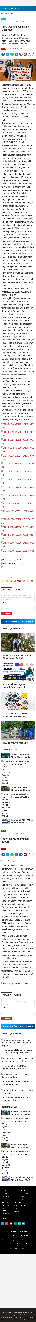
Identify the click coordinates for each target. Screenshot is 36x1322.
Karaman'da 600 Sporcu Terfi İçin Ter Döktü (17, 1098)
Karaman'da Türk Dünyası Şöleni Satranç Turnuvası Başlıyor (15, 1067)
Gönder (7, 613)
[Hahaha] (23, 578)
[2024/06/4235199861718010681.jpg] (18, 536)
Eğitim (13, 13)
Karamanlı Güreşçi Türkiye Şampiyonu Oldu (16, 1083)
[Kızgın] (19, 578)
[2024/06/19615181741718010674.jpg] (18, 457)
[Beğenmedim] (15, 578)
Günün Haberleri (19, 1205)
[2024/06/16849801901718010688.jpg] (18, 544)
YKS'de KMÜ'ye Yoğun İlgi (15, 743)
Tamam (28, 1320)
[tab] (6, 589)
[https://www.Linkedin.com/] (15, 1223)
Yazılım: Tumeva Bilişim (17, 1248)
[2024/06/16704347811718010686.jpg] (18, 465)
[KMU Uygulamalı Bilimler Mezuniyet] (18, 70)
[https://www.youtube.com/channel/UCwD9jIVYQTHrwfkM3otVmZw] (11, 1223)
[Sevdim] (11, 578)
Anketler (4, 1218)
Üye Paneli (17, 1202)
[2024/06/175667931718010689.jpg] (18, 512)
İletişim (26, 1231)
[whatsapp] (12, 54)
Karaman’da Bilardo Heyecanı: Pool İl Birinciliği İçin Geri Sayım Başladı (18, 1051)
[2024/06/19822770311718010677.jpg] (18, 520)
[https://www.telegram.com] (23, 1223)
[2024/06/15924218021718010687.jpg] (18, 489)
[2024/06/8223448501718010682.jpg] (18, 528)
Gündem (6, 1193)
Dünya (5, 1190)
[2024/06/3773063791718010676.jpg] (18, 481)
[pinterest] (25, 54)
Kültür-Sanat (23, 1193)
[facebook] (3, 54)
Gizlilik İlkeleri (23, 1235)
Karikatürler (17, 1211)
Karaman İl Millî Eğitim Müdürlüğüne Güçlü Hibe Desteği (15, 686)
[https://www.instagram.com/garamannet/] (6, 1223)
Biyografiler (5, 1214)
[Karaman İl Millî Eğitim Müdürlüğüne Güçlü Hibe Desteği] (18, 672)
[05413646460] (19, 1223)
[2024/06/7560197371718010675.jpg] (18, 505)
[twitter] (7, 54)
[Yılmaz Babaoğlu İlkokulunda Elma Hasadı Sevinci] (18, 642)
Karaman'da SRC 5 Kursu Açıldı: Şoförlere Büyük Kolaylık (15, 715)
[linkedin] (21, 54)
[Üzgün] (32, 578)
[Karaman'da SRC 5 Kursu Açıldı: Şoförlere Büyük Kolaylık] (18, 701)
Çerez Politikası (12, 1235)
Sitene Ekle (13, 1231)
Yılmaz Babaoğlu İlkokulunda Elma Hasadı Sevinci (17, 656)
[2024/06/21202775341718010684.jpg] (18, 433)
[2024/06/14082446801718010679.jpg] (18, 497)
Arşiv (15, 1208)
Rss (6, 1231)
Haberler (7, 13)
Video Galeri (5, 1205)
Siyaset (5, 1199)
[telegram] (16, 54)
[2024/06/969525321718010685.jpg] (18, 552)
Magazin (6, 1196)
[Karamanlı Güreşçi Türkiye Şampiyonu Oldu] (18, 1075)
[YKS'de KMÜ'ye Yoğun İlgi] (18, 730)
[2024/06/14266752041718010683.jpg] (18, 449)
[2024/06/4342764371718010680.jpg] (18, 473)
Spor (21, 1199)
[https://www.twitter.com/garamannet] (2, 1223)
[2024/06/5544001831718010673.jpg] (18, 441)
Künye (21, 1231)
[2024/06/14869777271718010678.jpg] (18, 425)
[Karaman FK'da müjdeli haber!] (10, 861)
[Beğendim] (3, 578)
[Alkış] (7, 578)
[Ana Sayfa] (2, 13)
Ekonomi (22, 1190)
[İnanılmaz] (27, 578)
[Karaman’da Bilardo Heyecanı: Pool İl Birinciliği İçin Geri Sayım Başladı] (18, 1043)
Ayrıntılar (22, 1320)
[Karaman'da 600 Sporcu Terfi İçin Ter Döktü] (18, 1091)
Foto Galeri (5, 1202)
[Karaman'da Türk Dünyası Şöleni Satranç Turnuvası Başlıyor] (18, 1060)
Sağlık (21, 1196)
